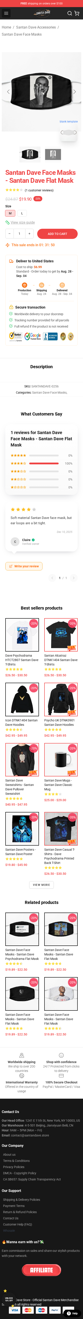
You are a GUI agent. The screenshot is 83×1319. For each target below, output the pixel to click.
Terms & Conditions (16, 1161)
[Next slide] (74, 91)
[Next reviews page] (74, 578)
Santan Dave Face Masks (22, 34)
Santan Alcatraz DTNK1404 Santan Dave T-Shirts (60, 660)
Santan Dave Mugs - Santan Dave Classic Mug (58, 785)
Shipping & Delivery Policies (21, 1199)
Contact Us (10, 1218)
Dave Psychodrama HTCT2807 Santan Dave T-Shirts (21, 660)
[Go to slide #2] (53, 154)
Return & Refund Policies (20, 1212)
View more (41, 884)
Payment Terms (14, 1206)
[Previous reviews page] (52, 578)
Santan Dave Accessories (36, 27)
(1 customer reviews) (39, 190)
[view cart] (76, 13)
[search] (69, 13)
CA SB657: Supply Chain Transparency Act (32, 1179)
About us (9, 1154)
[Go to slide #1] (30, 154)
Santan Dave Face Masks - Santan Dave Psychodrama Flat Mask (22, 954)
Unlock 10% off (9, 1299)
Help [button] (75, 1313)
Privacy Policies (13, 1167)
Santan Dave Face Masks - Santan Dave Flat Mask (58, 954)
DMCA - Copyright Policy (19, 1173)
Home (6, 27)
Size (8, 206)
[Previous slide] (8, 91)
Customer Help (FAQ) (17, 1224)
